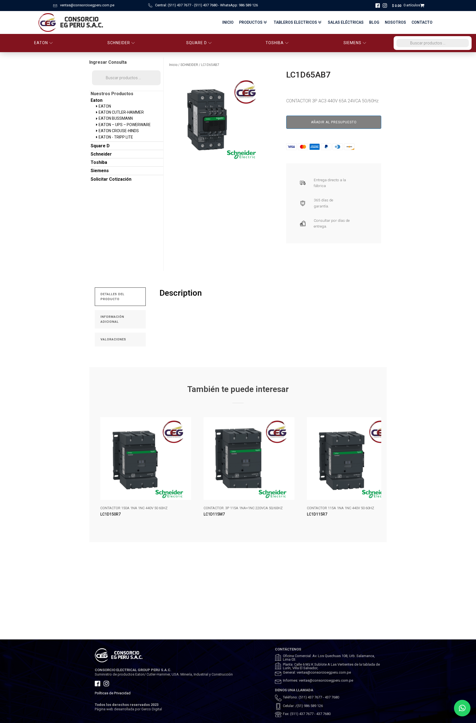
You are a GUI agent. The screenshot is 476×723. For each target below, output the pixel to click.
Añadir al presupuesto (334, 122)
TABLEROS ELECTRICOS (295, 22)
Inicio (228, 22)
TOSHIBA (275, 43)
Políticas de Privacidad (113, 693)
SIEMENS (352, 43)
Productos (251, 22)
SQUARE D (196, 43)
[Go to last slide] (99, 471)
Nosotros (395, 22)
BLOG (374, 22)
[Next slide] (376, 471)
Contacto (422, 22)
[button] (462, 708)
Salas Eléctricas (346, 22)
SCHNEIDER (118, 43)
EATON (41, 43)
